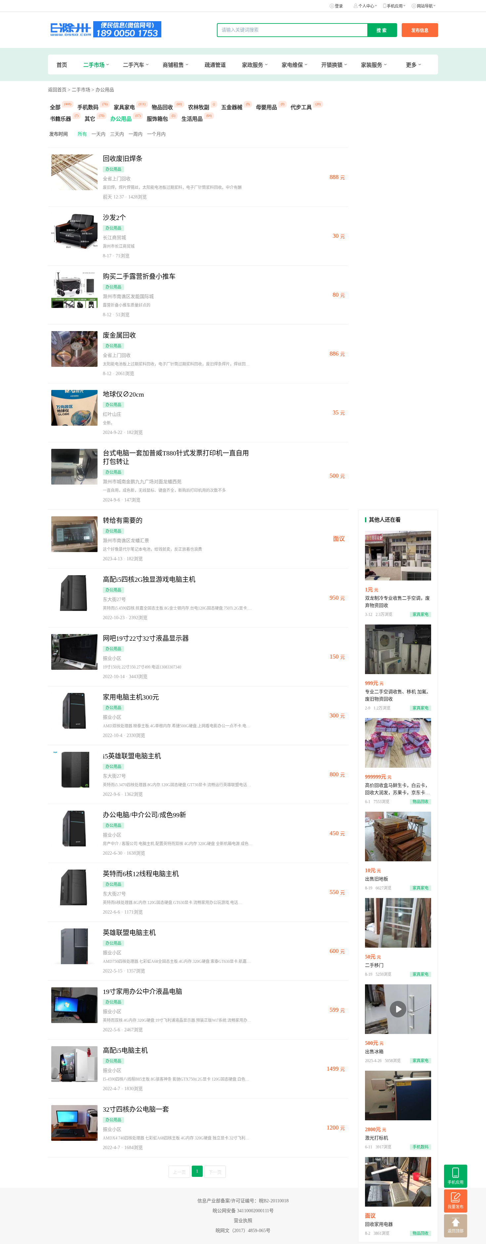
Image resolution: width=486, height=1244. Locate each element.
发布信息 (419, 30)
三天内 (117, 134)
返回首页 (57, 89)
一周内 (135, 134)
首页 (62, 65)
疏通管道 (215, 65)
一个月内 (156, 134)
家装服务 (371, 65)
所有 (82, 134)
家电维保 (292, 65)
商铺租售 (173, 65)
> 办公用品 (103, 89)
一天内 (98, 134)
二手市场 (93, 65)
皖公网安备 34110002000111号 (243, 1210)
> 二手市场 (79, 89)
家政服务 (252, 65)
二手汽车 (133, 65)
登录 (339, 6)
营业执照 (243, 1220)
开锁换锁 (332, 65)
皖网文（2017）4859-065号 (243, 1230)
